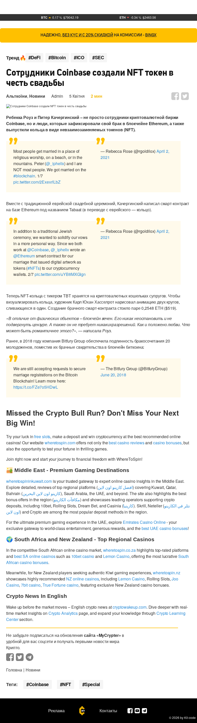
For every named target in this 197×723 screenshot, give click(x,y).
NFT (66, 684)
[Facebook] (130, 710)
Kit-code (190, 717)
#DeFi (34, 57)
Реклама (56, 711)
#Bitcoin (57, 57)
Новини (37, 96)
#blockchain (24, 176)
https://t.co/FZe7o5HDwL (35, 387)
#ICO (79, 57)
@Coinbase (38, 250)
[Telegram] (144, 710)
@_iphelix (55, 163)
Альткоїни (16, 96)
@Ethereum (24, 256)
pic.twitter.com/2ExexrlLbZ (36, 182)
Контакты (108, 711)
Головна (14, 670)
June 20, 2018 (113, 375)
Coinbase (39, 684)
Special (92, 684)
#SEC (98, 57)
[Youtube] (137, 710)
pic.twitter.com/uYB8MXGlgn (60, 274)
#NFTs (33, 268)
